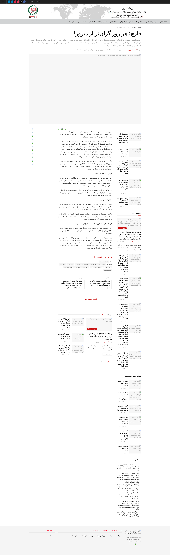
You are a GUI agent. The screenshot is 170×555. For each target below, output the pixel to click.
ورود (2, 2)
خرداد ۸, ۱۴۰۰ (123, 441)
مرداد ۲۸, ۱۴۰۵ (123, 206)
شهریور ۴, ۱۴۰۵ (65, 329)
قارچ (92, 267)
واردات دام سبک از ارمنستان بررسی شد (123, 151)
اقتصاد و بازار (101, 264)
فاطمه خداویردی (132, 50)
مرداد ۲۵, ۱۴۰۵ (123, 156)
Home (139, 27)
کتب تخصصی (82, 22)
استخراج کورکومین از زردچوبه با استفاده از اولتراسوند (124, 435)
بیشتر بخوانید (107, 354)
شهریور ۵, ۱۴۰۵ (96, 342)
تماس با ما (72, 22)
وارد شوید (106, 361)
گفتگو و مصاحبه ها (122, 228)
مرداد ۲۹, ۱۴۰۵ (123, 193)
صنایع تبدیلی (93, 264)
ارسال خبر (92, 22)
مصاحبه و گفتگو (102, 22)
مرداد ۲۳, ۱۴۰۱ (123, 321)
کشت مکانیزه (107, 270)
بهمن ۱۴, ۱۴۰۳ (123, 273)
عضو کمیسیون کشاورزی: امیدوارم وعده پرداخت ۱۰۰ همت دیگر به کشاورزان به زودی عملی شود (122, 167)
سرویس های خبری (151, 22)
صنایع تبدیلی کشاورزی (126, 22)
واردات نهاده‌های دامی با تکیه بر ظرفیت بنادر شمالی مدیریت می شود (99, 336)
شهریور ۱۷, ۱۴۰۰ (118, 50)
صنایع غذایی (70, 264)
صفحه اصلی (163, 22)
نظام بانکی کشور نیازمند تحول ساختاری (122, 383)
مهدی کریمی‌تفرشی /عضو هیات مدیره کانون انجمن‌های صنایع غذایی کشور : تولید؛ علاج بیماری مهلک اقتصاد (128, 514)
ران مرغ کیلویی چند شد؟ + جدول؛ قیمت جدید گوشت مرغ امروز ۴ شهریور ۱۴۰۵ (64, 323)
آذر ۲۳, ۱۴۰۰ (124, 412)
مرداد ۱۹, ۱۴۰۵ (123, 144)
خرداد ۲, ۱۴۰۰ (123, 368)
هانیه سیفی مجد (105, 342)
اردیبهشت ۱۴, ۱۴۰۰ (122, 452)
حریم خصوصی (102, 536)
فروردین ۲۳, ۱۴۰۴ (124, 241)
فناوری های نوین (99, 267)
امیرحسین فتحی (134, 241)
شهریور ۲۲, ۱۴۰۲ (123, 388)
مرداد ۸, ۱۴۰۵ (123, 175)
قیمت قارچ (85, 267)
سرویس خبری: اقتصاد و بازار (103, 257)
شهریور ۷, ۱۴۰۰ (123, 426)
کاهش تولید (78, 267)
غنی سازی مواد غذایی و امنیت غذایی (123, 448)
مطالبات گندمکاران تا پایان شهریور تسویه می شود (64, 336)
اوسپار (130, 541)
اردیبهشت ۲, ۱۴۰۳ (122, 299)
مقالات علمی (113, 22)
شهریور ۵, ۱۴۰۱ (123, 401)
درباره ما (118, 536)
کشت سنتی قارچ (68, 267)
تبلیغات (111, 536)
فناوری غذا (139, 22)
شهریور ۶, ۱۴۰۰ (123, 347)
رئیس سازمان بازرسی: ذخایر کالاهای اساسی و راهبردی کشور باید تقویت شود (122, 138)
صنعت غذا (62, 264)
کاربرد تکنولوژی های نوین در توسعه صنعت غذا (122, 408)
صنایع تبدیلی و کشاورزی (82, 264)
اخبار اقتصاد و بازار (120, 27)
